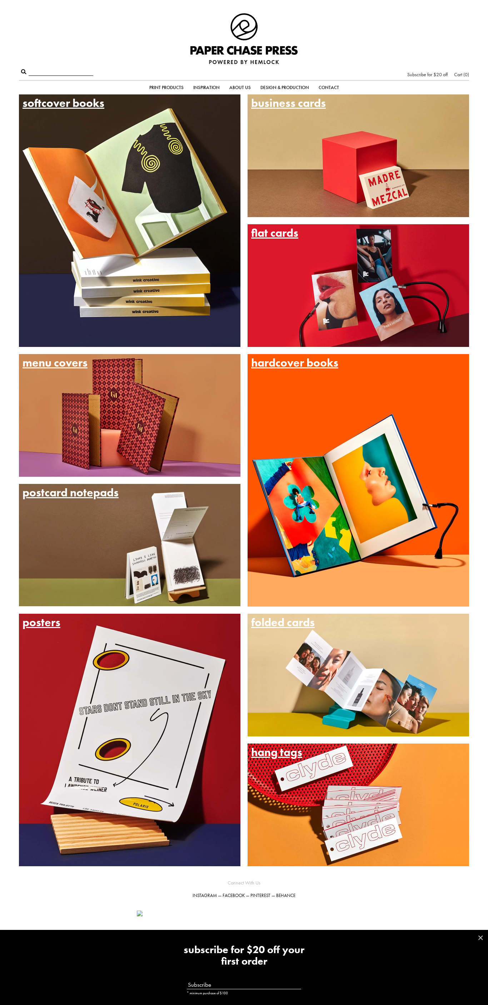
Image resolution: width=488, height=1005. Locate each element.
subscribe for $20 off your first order (244, 955)
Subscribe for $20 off (427, 74)
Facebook (234, 895)
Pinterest (260, 895)
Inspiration (206, 87)
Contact (329, 87)
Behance (285, 895)
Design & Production (284, 87)
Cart (461, 74)
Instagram (205, 895)
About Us (240, 87)
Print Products (166, 87)
